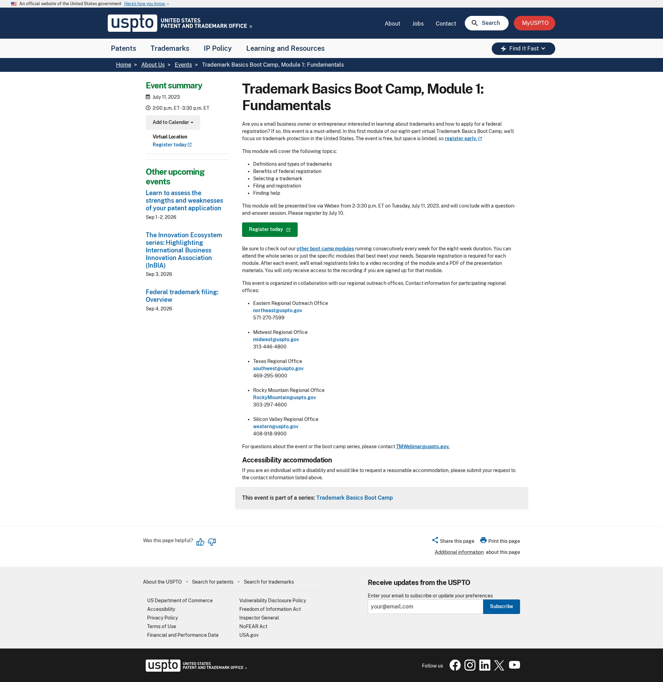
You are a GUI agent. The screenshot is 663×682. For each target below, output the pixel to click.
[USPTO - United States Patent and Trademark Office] (195, 670)
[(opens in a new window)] (468, 669)
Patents (123, 48)
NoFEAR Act (253, 626)
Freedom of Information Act (270, 609)
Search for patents (212, 582)
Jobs (418, 23)
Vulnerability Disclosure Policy (272, 600)
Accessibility (161, 609)
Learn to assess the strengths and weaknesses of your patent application (184, 200)
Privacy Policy (162, 618)
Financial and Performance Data (183, 635)
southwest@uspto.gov (278, 368)
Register (170, 144)
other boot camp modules (325, 248)
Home (123, 64)
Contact (446, 23)
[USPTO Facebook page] (454, 669)
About (392, 23)
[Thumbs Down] (212, 542)
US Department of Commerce (180, 600)
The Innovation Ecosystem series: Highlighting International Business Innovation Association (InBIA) (184, 250)
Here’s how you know (147, 4)
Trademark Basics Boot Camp (354, 497)
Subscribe (501, 606)
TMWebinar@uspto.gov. (423, 446)
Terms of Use (161, 626)
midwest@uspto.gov (276, 339)
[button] (452, 542)
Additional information (459, 552)
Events (183, 64)
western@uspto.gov (275, 426)
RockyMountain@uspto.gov (284, 397)
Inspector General (259, 618)
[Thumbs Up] (200, 542)
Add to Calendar (172, 123)
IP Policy (218, 48)
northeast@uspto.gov (277, 310)
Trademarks (170, 48)
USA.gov (249, 635)
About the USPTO (162, 582)
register (461, 138)
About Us (153, 64)
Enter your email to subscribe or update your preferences (430, 595)
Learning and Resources (285, 48)
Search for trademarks (269, 582)
